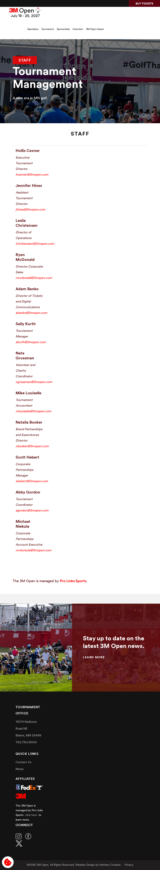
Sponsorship (63, 29)
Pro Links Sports (73, 581)
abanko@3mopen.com (31, 313)
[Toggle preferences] (8, 862)
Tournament (47, 29)
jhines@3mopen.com (30, 209)
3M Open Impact (95, 29)
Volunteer (78, 29)
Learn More (94, 657)
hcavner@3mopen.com (32, 174)
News (20, 769)
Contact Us (23, 762)
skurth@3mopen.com (31, 342)
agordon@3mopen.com (32, 510)
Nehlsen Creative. (110, 865)
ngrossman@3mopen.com (34, 382)
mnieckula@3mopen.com (34, 550)
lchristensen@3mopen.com (35, 243)
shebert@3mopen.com (32, 481)
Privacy (128, 865)
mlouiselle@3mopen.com (33, 411)
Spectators (32, 29)
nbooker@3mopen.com (32, 446)
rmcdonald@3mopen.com (34, 278)
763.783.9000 (26, 742)
